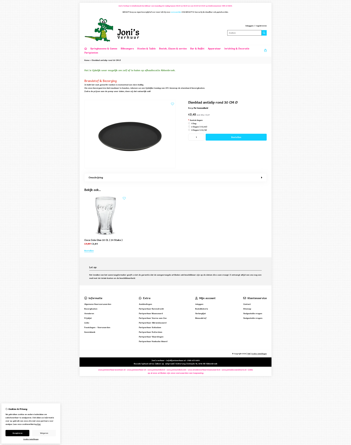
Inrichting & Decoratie (236, 48)
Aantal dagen (195, 120)
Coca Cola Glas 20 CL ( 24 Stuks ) (103, 240)
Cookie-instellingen (259, 354)
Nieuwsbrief (200, 318)
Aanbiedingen (145, 304)
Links (250, 369)
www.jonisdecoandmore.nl (234, 369)
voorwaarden (182, 373)
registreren (261, 26)
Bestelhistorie (201, 309)
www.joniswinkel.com (176, 369)
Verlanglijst (200, 313)
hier (39, 424)
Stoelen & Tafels (146, 48)
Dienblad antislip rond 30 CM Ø (106, 60)
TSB (248, 354)
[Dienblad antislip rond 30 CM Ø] (130, 167)
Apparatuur (214, 48)
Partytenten (91, 52)
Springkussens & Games (103, 48)
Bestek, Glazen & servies (173, 48)
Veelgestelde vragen (252, 313)
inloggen (199, 304)
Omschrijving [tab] (96, 177)
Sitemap (247, 309)
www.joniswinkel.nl (156, 369)
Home (87, 60)
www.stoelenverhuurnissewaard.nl (204, 369)
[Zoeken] (264, 33)
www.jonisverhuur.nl (136, 369)
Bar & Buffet (197, 48)
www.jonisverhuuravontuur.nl (111, 369)
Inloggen (249, 26)
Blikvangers (127, 48)
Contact (247, 304)
